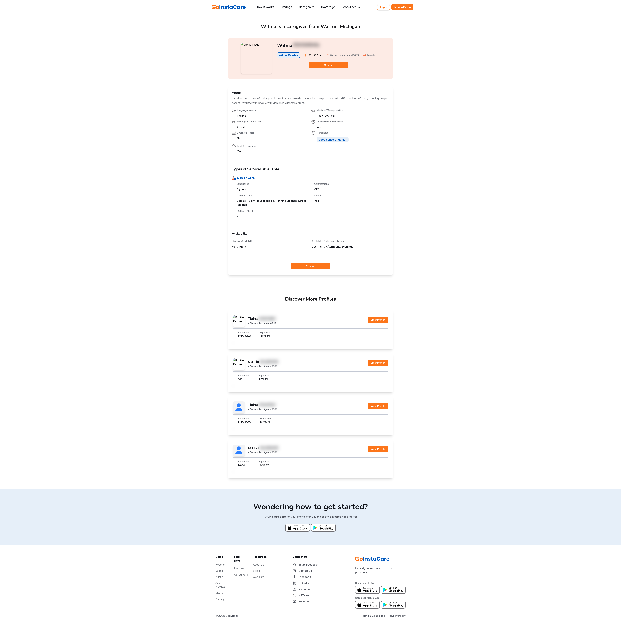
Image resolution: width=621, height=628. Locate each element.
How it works (265, 7)
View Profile (377, 320)
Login (383, 7)
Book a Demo (402, 7)
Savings (286, 7)
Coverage (328, 7)
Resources (349, 7)
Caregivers (307, 7)
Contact (328, 65)
